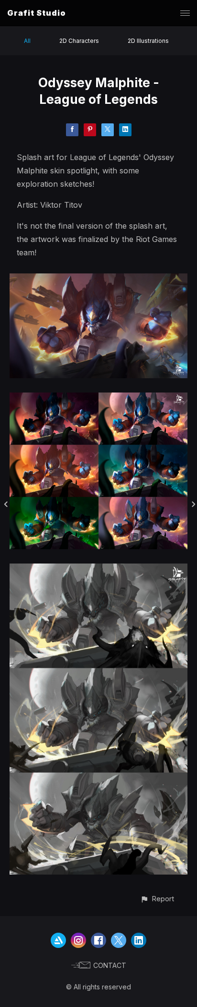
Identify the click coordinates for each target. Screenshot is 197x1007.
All (27, 40)
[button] (157, 898)
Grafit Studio (36, 13)
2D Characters (79, 40)
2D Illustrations (148, 40)
